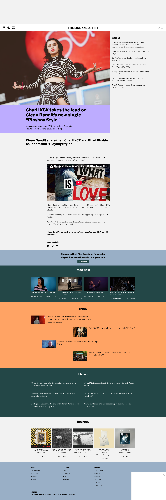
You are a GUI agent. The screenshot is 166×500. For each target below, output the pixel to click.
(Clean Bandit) (54, 129)
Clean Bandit (36, 140)
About (33, 467)
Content (66, 467)
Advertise (35, 473)
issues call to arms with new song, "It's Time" (130, 72)
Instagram (98, 470)
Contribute (35, 479)
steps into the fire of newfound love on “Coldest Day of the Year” (53, 384)
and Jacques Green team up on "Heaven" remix (128, 86)
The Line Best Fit (83, 27)
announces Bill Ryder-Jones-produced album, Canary (127, 79)
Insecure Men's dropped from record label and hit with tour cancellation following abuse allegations (129, 44)
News (29, 129)
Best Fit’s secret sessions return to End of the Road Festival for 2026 (129, 66)
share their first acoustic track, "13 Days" (130, 52)
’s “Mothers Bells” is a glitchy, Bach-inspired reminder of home (53, 394)
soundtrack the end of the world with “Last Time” (109, 384)
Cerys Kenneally (65, 126)
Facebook (98, 485)
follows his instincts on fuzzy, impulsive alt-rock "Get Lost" (108, 394)
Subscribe (83, 261)
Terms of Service (37, 494)
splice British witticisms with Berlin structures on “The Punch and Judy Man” (55, 405)
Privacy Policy (52, 494)
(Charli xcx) (40, 129)
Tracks (65, 476)
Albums (66, 479)
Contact (34, 476)
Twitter (97, 482)
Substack (98, 476)
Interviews (36, 296)
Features (66, 473)
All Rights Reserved (67, 494)
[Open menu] (162, 28)
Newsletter (35, 470)
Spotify (97, 473)
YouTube (98, 479)
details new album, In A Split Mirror (129, 59)
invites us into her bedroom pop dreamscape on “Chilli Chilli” (107, 405)
